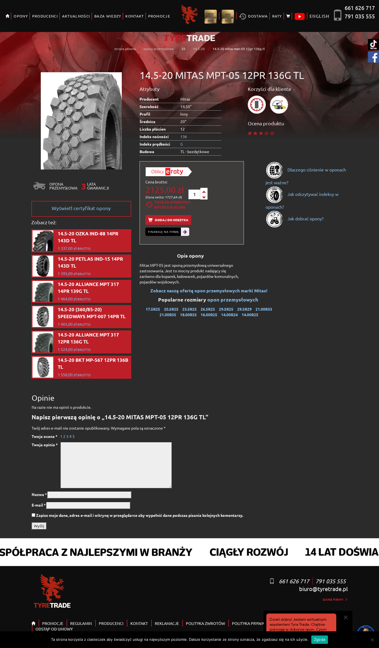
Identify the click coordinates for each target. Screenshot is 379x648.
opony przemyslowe (158, 48)
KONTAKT (134, 16)
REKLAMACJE (167, 623)
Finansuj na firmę (163, 232)
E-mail (39, 504)
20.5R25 (171, 308)
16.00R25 (209, 314)
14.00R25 (250, 314)
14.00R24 (229, 314)
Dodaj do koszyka (171, 220)
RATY (277, 16)
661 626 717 (360, 7)
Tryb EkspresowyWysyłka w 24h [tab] (172, 205)
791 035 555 (360, 16)
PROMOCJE (159, 16)
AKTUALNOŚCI (76, 16)
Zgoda (319, 639)
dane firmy (333, 599)
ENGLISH (319, 16)
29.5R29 (244, 308)
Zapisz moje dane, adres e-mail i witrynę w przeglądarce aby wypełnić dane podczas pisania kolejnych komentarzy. (139, 515)
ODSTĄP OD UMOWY (54, 628)
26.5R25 (208, 308)
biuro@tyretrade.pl (323, 588)
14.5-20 (199, 48)
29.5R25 (226, 308)
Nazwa (39, 494)
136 (183, 136)
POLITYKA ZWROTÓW (205, 623)
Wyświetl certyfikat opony (81, 208)
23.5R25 (189, 308)
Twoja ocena (44, 436)
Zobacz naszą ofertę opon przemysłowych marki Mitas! (208, 290)
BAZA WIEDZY (107, 16)
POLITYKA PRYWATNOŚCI (254, 623)
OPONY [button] (21, 16)
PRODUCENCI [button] (45, 16)
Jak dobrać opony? (305, 218)
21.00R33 (264, 308)
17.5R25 (153, 308)
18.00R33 (188, 314)
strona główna (125, 48)
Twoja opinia (45, 444)
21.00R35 (168, 314)
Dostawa (257, 16)
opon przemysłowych (233, 299)
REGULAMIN (81, 623)
